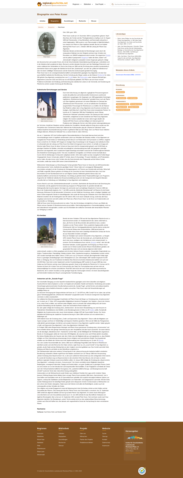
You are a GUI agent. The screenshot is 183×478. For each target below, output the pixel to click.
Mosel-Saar (40, 439)
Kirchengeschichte (136, 104)
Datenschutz (106, 442)
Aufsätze (61, 433)
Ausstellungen (63, 439)
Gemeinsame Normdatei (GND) (125, 74)
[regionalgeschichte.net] (52, 4)
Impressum (105, 445)
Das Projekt (99, 4)
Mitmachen (83, 436)
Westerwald (41, 454)
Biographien (62, 436)
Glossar (61, 445)
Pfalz (38, 445)
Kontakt (104, 439)
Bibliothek (87, 4)
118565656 (138, 74)
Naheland (40, 442)
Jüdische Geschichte (122, 104)
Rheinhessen (120, 92)
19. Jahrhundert (121, 98)
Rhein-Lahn (40, 451)
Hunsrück (40, 433)
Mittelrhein (40, 436)
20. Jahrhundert (132, 98)
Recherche (62, 442)
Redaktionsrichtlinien (86, 442)
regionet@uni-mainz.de (133, 453)
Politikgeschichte (121, 107)
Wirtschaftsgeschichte (123, 109)
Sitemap (104, 436)
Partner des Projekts (86, 439)
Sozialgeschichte (133, 107)
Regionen (76, 4)
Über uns (83, 433)
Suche (104, 433)
